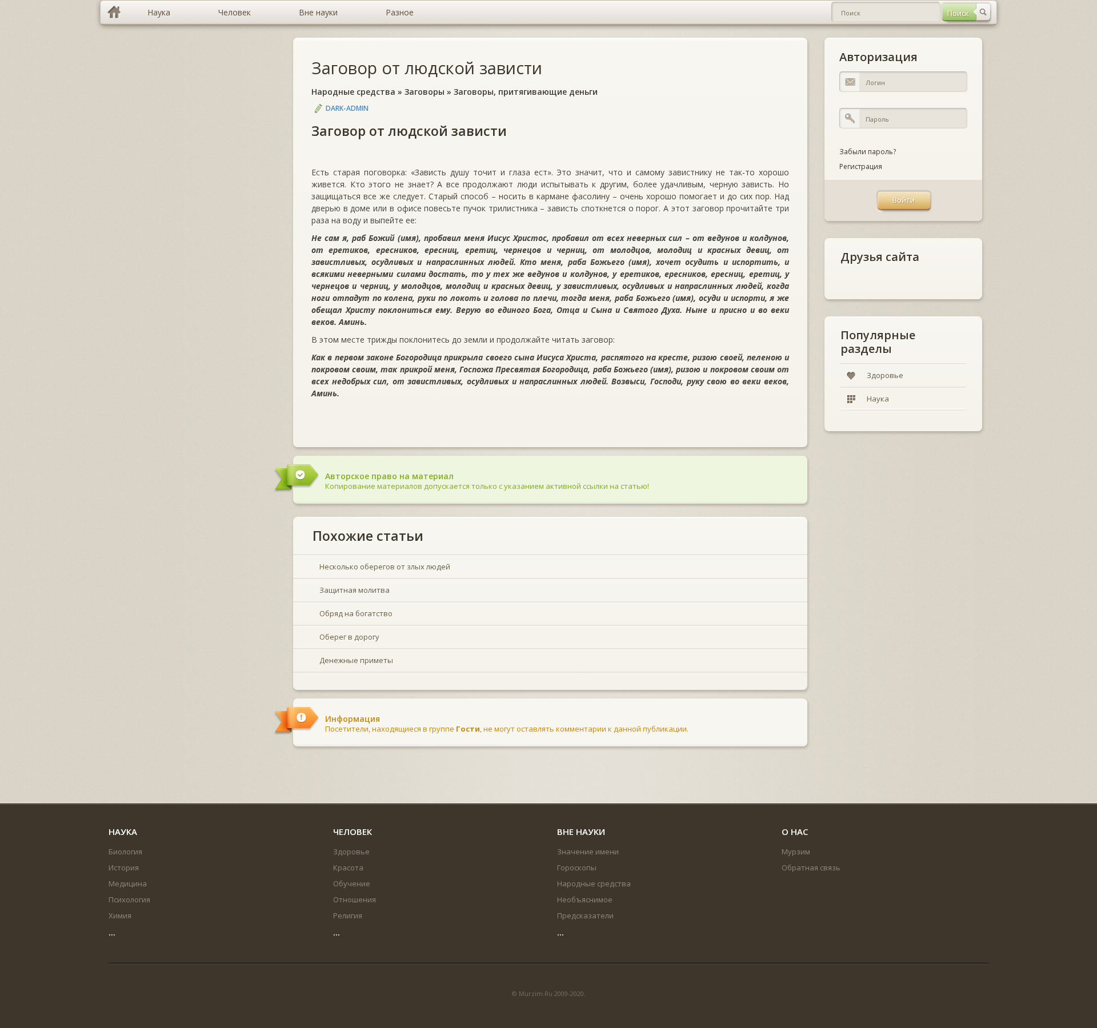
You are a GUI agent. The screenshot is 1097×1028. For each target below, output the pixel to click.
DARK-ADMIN (347, 108)
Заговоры (425, 91)
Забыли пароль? (867, 151)
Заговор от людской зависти (426, 68)
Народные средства (353, 91)
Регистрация (860, 166)
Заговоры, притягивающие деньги (526, 91)
